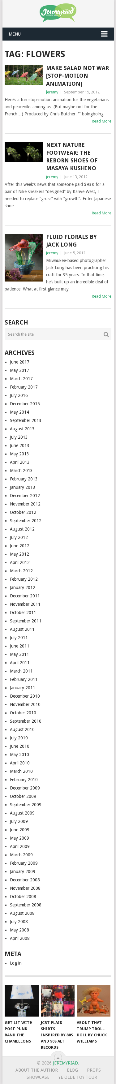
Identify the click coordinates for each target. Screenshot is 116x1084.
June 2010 (19, 746)
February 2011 (24, 679)
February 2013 (24, 478)
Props (94, 1070)
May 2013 (19, 453)
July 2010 (19, 737)
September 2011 (25, 620)
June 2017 (19, 361)
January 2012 (22, 587)
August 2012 (22, 529)
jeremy (52, 92)
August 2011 (22, 629)
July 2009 (19, 821)
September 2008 (25, 904)
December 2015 (25, 403)
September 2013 (25, 420)
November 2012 (25, 503)
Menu (15, 34)
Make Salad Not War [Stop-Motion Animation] (77, 76)
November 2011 (25, 604)
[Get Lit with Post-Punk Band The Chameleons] (21, 1001)
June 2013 (19, 445)
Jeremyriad (65, 1062)
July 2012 (19, 537)
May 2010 (19, 754)
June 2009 (19, 829)
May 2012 (19, 554)
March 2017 (21, 378)
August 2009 (22, 813)
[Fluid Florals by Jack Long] (24, 258)
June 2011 (19, 645)
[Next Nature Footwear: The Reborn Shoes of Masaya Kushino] (24, 152)
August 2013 (22, 428)
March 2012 (21, 570)
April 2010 (20, 762)
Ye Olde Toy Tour (77, 1077)
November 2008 (25, 888)
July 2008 (19, 921)
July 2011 (19, 637)
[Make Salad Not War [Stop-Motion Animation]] (24, 75)
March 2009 (21, 854)
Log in (16, 963)
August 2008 (22, 913)
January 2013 (22, 487)
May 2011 (19, 654)
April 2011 (20, 662)
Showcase (38, 1077)
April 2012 (20, 562)
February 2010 (24, 779)
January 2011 (22, 687)
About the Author (36, 1070)
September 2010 (25, 721)
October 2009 (23, 796)
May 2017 (19, 370)
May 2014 (19, 412)
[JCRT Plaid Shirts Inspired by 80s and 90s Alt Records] (58, 1001)
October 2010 (23, 712)
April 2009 (20, 846)
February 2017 (24, 387)
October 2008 (23, 896)
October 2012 (23, 512)
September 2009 (25, 804)
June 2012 (19, 545)
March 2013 (21, 470)
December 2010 (25, 696)
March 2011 (21, 671)
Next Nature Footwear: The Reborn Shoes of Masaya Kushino (71, 157)
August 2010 (22, 729)
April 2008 (20, 938)
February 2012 (24, 579)
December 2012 (25, 495)
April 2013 (20, 462)
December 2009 (25, 787)
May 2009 (19, 838)
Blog (72, 1070)
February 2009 (24, 863)
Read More (101, 121)
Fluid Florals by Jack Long (71, 241)
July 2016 (19, 395)
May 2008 (19, 929)
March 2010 (21, 771)
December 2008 (25, 879)
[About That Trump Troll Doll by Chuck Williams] (93, 1001)
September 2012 (25, 520)
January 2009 (22, 871)
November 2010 (25, 704)
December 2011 (25, 595)
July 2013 (19, 437)
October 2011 (23, 612)
